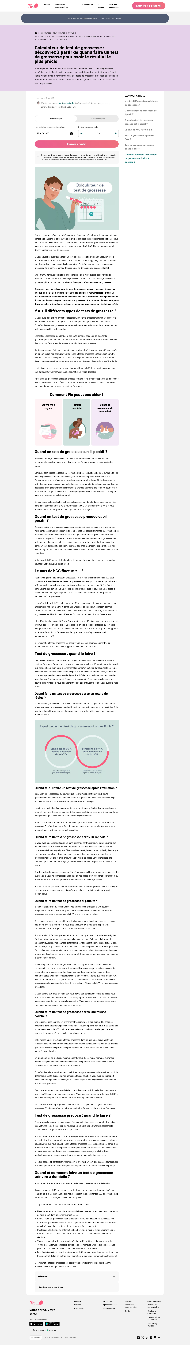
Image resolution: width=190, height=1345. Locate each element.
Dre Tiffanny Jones (43, 274)
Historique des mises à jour (50, 1287)
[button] (77, 1276)
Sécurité (77, 1304)
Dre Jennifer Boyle (66, 103)
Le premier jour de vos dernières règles (50, 127)
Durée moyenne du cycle (88, 127)
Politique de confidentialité (153, 1305)
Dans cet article (135, 95)
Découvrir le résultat (76, 144)
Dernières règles (56, 118)
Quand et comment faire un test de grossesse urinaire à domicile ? (141, 158)
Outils (71, 33)
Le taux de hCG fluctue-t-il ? (139, 129)
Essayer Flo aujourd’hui (148, 5)
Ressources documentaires (53, 33)
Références (43, 1276)
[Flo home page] (38, 33)
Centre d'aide (79, 1308)
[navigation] (46, 6)
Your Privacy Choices (152, 1324)
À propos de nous (109, 1304)
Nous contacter (109, 1308)
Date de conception (97, 118)
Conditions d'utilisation (151, 1312)
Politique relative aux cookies (153, 1318)
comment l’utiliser (115, 18)
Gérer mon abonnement (114, 5)
